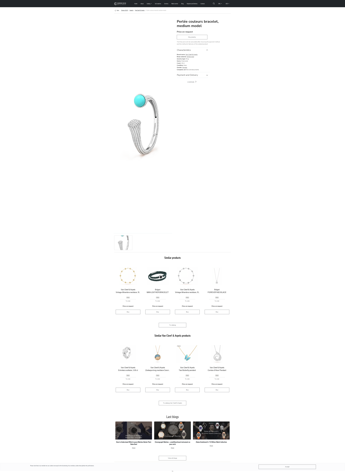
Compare (191, 82)
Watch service (174, 4)
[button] (214, 3)
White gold (190, 57)
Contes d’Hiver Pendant (217, 370)
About (142, 4)
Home (135, 4)
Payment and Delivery (192, 4)
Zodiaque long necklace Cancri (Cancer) (157, 370)
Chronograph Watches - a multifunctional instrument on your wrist (172, 443)
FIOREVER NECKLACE (217, 292)
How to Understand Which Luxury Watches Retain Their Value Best (133, 443)
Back (117, 10)
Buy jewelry (192, 37)
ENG (219, 4)
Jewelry (131, 10)
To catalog (172, 325)
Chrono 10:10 (124, 10)
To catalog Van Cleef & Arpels (172, 403)
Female (184, 68)
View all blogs (172, 458)
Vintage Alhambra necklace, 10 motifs (128, 292)
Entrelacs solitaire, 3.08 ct (128, 370)
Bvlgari (157, 290)
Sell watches (158, 4)
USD (227, 4)
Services (166, 4)
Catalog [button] (149, 4)
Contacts (203, 4)
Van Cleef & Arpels (139, 10)
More (133, 448)
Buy (128, 312)
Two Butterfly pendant (187, 370)
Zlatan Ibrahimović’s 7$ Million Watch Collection (211, 442)
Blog (182, 4)
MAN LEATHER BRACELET (158, 292)
